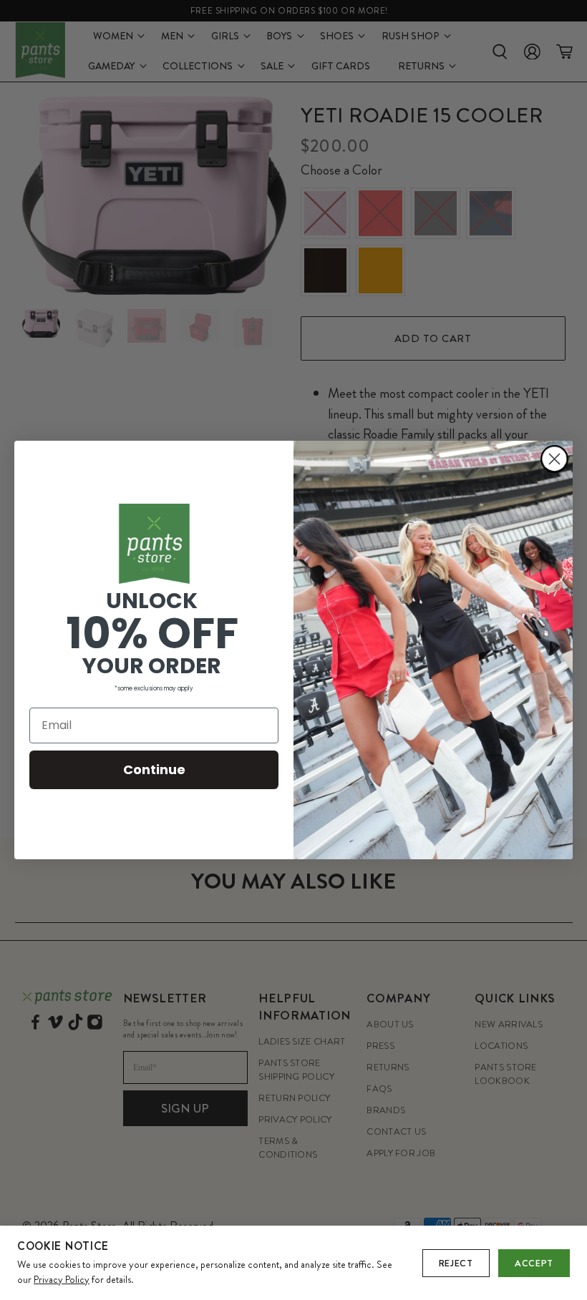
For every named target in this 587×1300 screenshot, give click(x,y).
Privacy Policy (61, 1279)
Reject (456, 1263)
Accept (534, 1263)
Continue (154, 769)
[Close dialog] (554, 458)
